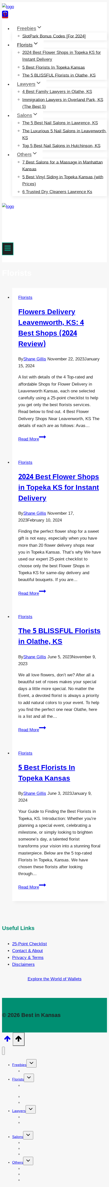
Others (17, 1162)
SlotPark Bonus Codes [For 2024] (54, 36)
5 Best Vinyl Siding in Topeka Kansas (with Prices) (62, 180)
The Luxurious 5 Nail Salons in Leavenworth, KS (64, 134)
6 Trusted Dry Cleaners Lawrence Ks (57, 191)
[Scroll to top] (7, 1040)
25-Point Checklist (29, 943)
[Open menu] (7, 248)
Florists (25, 297)
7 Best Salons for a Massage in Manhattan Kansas (62, 165)
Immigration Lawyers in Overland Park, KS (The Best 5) (62, 103)
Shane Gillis (34, 359)
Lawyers (19, 1111)
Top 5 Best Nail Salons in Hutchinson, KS (61, 145)
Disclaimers (23, 964)
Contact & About (27, 950)
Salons (17, 1137)
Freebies (19, 1065)
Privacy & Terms (28, 957)
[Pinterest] (5, 15)
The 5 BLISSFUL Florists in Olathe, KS (59, 75)
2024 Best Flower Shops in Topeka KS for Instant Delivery (61, 56)
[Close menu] (3, 1051)
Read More (32, 439)
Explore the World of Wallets (55, 979)
